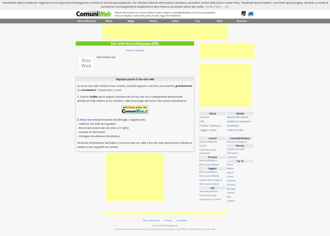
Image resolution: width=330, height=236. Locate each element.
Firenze (231, 192)
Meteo (109, 21)
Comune (204, 117)
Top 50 (202, 145)
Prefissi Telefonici (210, 125)
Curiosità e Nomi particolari (207, 151)
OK (227, 6)
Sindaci (175, 21)
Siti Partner (232, 153)
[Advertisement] (165, 32)
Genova (231, 184)
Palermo (231, 180)
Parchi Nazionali (207, 195)
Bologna (231, 188)
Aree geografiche (208, 191)
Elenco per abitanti (209, 164)
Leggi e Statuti (208, 130)
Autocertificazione (87, 21)
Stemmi (153, 21)
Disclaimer (182, 220)
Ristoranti (242, 21)
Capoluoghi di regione (210, 179)
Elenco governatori (209, 183)
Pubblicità (232, 157)
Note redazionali (151, 220)
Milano (230, 168)
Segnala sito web (236, 149)
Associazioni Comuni (210, 199)
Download (233, 125)
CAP (201, 121)
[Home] (93, 13)
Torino (230, 176)
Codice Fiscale (235, 130)
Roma (230, 164)
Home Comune (135, 50)
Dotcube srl (172, 225)
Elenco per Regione (237, 141)
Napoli (230, 172)
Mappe (131, 21)
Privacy (168, 220)
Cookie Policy (213, 6)
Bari (229, 196)
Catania (231, 200)
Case (197, 21)
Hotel (219, 21)
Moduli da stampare (238, 121)
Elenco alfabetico (208, 141)
